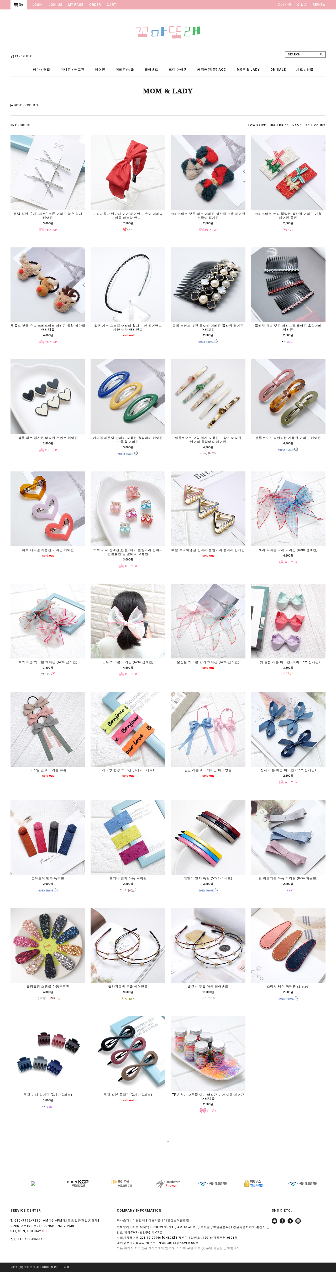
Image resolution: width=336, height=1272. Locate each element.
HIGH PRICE (279, 125)
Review (319, 5)
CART (111, 5)
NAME (297, 125)
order (95, 5)
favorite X (23, 56)
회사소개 (123, 1220)
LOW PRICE (257, 125)
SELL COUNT (316, 125)
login (38, 5)
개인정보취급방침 (176, 1220)
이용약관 (154, 1220)
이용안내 (139, 1220)
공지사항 (284, 5)
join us (55, 5)
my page (75, 5)
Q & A (302, 5)
